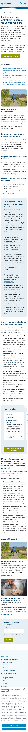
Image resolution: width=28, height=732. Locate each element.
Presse (5, 686)
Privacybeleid (21, 720)
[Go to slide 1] (12, 443)
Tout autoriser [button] (14, 725)
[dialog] (14, 709)
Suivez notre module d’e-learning (13, 493)
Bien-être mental (7, 662)
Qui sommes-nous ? (8, 681)
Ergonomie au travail (9, 670)
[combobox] (24, 689)
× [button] (26, 689)
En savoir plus (5, 575)
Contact (5, 683)
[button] (14, 722)
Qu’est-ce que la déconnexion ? (12, 68)
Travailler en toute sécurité (10, 665)
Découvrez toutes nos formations (14, 449)
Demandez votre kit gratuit (11, 56)
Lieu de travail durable (9, 673)
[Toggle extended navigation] (25, 3)
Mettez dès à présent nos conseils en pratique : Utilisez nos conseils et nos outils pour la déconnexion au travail (14, 82)
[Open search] (21, 3)
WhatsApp (15, 362)
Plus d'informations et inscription (12, 436)
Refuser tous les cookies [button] (14, 729)
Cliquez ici (5, 634)
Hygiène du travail (8, 668)
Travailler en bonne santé (10, 659)
